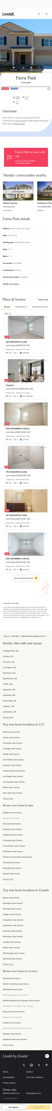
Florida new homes (11, 862)
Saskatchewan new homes (15, 1039)
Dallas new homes (11, 754)
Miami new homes (11, 787)
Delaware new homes (13, 851)
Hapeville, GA (9, 695)
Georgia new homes (12, 868)
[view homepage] (9, 14)
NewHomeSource (11, 1093)
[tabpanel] (26, 448)
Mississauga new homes (14, 953)
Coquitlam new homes (13, 920)
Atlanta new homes (11, 732)
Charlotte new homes (12, 743)
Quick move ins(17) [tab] (40, 307)
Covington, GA (9, 667)
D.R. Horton (27, 82)
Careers (29, 1072)
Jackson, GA (8, 706)
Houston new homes (12, 765)
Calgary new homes (12, 914)
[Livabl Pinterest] (46, 1065)
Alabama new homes (12, 812)
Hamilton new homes (12, 931)
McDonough (19, 124)
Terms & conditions (34, 1077)
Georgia (15, 636)
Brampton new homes (13, 903)
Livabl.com (24, 617)
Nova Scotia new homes (14, 1011)
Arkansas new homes (12, 829)
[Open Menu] (46, 14)
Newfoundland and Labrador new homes (21, 1000)
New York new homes (12, 793)
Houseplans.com (33, 1093)
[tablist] (26, 307)
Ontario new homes (12, 1023)
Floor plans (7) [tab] (21, 307)
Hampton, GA (9, 689)
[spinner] (39, 14)
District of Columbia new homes (17, 857)
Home (6, 636)
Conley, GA (8, 656)
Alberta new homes (11, 978)
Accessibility (8, 1077)
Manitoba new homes (12, 989)
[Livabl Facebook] (39, 1065)
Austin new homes (11, 737)
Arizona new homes (12, 824)
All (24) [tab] (7, 307)
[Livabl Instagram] (31, 1065)
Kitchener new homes (13, 936)
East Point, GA (9, 673)
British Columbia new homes (16, 984)
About (5, 1072)
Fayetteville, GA (10, 678)
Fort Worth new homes (13, 759)
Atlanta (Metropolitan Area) (33, 636)
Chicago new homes (12, 748)
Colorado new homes (12, 840)
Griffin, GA (7, 684)
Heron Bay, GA (9, 700)
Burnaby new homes (12, 909)
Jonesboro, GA (9, 712)
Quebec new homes (12, 1034)
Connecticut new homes (14, 846)
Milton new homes (11, 947)
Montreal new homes (12, 958)
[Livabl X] (23, 1065)
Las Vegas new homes (13, 776)
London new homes (12, 942)
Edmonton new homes (13, 925)
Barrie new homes (11, 897)
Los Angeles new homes (14, 782)
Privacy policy (9, 1083)
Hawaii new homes (11, 873)
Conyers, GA (8, 662)
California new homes (13, 835)
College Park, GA (10, 651)
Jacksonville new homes (14, 771)
